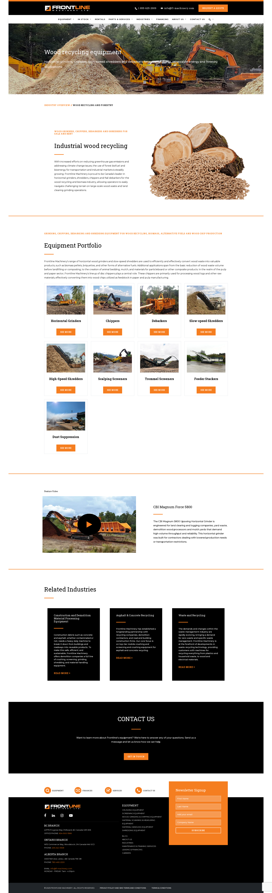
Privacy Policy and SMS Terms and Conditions (123, 888)
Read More (61, 673)
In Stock (83, 19)
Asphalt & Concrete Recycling (135, 615)
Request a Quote (213, 8)
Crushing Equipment (133, 810)
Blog (125, 836)
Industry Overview (57, 105)
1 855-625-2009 (147, 8)
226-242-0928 (58, 848)
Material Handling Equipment (137, 827)
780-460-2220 (58, 862)
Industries (143, 19)
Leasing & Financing (132, 849)
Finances (87, 790)
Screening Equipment (133, 813)
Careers (126, 853)
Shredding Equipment (133, 830)
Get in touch (136, 756)
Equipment (65, 19)
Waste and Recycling (191, 615)
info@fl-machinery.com (179, 8)
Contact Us (197, 19)
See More (66, 332)
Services (117, 790)
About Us (178, 19)
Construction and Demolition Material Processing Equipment (72, 618)
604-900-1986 (65, 833)
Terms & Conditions (161, 888)
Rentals (100, 19)
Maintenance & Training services (139, 846)
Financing (162, 19)
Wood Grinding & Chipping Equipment (142, 817)
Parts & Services (119, 19)
